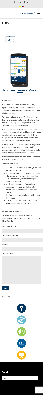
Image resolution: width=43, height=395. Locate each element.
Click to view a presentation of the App (20, 90)
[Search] (36, 378)
